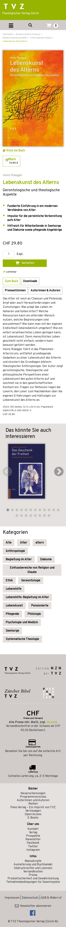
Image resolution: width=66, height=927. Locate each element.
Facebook (33, 843)
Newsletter (33, 839)
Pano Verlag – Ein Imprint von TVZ (33, 807)
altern (40, 543)
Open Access (33, 814)
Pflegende (12, 614)
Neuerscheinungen (33, 793)
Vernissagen (33, 811)
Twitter (33, 846)
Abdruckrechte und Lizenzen (33, 868)
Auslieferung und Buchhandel (33, 864)
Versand (51, 722)
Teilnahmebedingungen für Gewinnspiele (33, 882)
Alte (9, 543)
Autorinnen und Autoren (33, 800)
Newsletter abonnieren (35, 906)
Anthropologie (15, 551)
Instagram (33, 850)
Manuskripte (33, 861)
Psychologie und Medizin (22, 622)
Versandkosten (33, 872)
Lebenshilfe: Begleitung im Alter (27, 597)
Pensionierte (39, 606)
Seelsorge (12, 631)
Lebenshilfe (13, 589)
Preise (33, 875)
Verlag (33, 832)
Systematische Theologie (22, 639)
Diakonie (46, 559)
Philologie (34, 614)
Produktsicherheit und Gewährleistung (33, 878)
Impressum (12, 898)
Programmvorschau (33, 797)
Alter (23, 543)
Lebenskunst (14, 606)
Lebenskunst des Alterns (15, 41)
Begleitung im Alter (19, 559)
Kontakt (32, 829)
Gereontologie (30, 580)
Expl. (20, 254)
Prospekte (33, 836)
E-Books (32, 818)
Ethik (9, 580)
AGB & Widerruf (51, 898)
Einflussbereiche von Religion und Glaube (32, 570)
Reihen (33, 804)
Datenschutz (30, 898)
